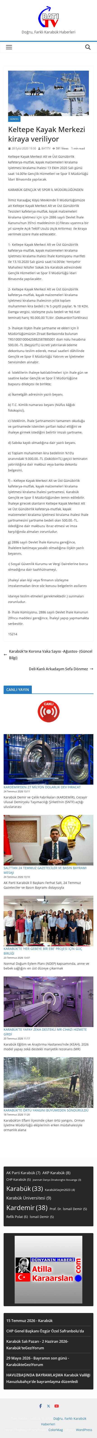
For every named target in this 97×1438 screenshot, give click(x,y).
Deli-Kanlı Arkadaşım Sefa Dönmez (58, 668)
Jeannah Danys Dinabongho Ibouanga (57, 1179)
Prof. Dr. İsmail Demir (68, 1209)
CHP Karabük (18, 1179)
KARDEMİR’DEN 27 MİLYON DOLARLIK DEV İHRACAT (42, 787)
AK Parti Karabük (23, 1172)
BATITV (46, 148)
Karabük (24, 1188)
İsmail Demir (42, 1217)
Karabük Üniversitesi (28, 1198)
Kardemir (27, 1207)
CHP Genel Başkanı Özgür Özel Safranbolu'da (45, 1331)
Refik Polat (17, 1216)
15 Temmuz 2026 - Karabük (29, 1320)
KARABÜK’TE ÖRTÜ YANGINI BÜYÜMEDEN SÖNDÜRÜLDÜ (46, 1110)
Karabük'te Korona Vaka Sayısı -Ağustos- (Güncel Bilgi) (50, 654)
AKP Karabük (56, 1172)
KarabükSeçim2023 (60, 1190)
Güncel (14, 119)
